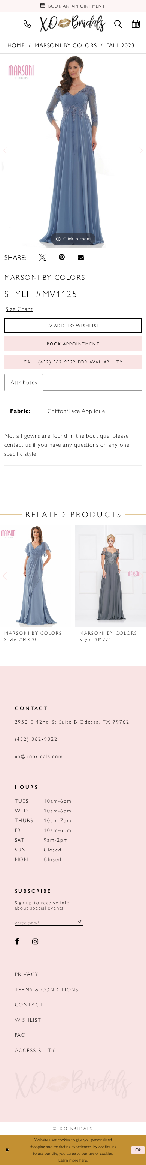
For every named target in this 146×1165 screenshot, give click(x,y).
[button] (10, 23)
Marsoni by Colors (65, 45)
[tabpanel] (73, 151)
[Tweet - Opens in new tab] (42, 257)
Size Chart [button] (19, 308)
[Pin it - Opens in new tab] (62, 257)
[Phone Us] (27, 23)
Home (16, 45)
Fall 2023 (120, 45)
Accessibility (35, 1050)
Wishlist (28, 1019)
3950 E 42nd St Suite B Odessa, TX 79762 (72, 721)
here (83, 1160)
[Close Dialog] (6, 1149)
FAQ (21, 1034)
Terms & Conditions (47, 989)
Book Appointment (73, 344)
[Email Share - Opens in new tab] (81, 257)
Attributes (23, 382)
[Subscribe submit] (80, 922)
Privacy (27, 973)
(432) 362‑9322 (36, 738)
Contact (29, 1004)
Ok (138, 1150)
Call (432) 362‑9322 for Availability (73, 362)
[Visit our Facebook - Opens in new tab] (17, 942)
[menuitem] (10, 23)
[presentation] (35, 576)
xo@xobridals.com (39, 756)
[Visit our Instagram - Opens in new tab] (35, 942)
